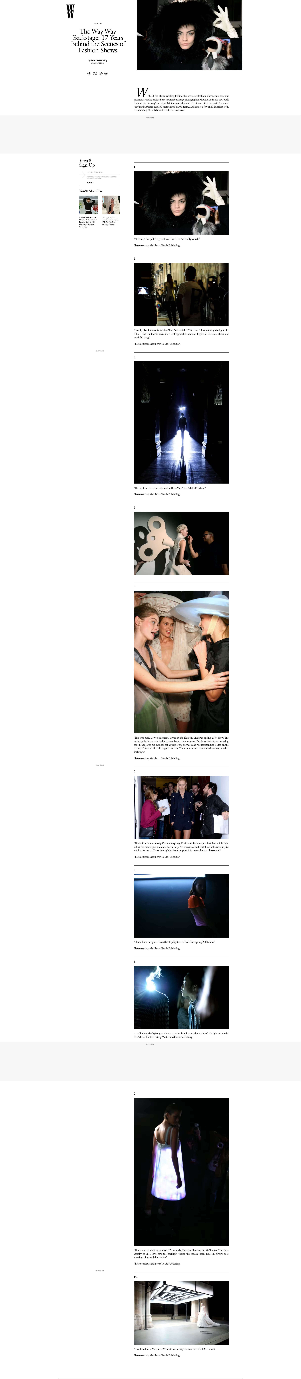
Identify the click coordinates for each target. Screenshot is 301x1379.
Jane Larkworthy (99, 60)
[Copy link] (101, 73)
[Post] (95, 73)
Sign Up (87, 163)
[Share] (89, 73)
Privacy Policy (97, 178)
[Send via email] (106, 73)
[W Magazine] (70, 11)
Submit (90, 182)
